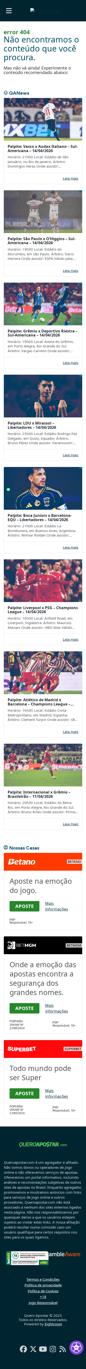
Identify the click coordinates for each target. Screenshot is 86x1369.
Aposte (24, 906)
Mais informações (56, 906)
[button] (9, 10)
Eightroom (53, 1324)
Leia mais (70, 178)
